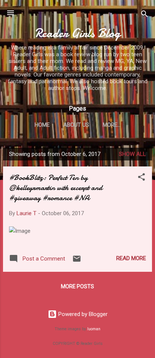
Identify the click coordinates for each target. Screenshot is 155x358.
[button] (141, 178)
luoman (93, 329)
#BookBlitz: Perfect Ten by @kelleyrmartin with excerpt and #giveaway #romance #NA (55, 187)
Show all (132, 154)
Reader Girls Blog (77, 33)
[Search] (144, 15)
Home (42, 124)
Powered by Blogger (82, 314)
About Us (76, 124)
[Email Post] (76, 261)
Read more (131, 258)
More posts (77, 286)
